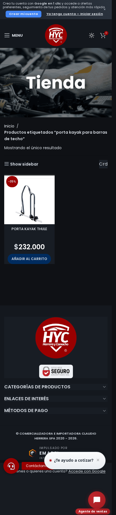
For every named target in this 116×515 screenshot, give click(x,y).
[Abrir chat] (97, 500)
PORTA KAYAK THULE (29, 228)
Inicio (9, 126)
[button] (29, 259)
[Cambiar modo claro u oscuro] (91, 35)
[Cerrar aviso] (98, 460)
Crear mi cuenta (23, 14)
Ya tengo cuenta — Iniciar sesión (74, 14)
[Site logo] (56, 35)
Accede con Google (87, 471)
